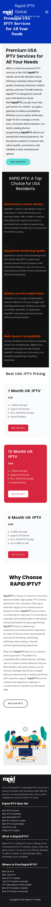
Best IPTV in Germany (11, 814)
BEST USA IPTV (8, 874)
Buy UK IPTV (18, 428)
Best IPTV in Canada (11, 878)
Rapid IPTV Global (33, 899)
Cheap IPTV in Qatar (11, 830)
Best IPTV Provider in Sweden (15, 888)
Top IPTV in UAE (9, 827)
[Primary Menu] (47, 12)
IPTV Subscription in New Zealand (16, 884)
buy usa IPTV (18, 161)
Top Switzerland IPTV (11, 817)
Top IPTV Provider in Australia (15, 881)
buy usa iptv (15, 703)
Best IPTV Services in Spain (14, 820)
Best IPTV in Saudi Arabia (13, 824)
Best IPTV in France (10, 810)
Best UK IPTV (8, 871)
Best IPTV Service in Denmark (15, 891)
